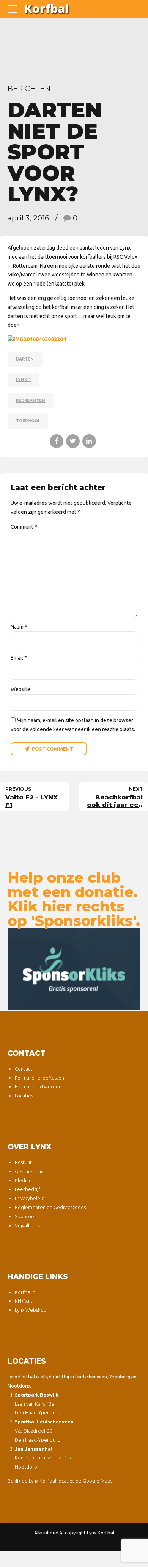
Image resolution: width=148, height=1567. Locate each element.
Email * (19, 658)
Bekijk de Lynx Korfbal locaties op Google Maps (60, 1480)
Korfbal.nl (25, 1292)
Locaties (24, 1095)
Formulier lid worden (38, 1086)
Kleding (23, 1180)
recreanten (30, 400)
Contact (23, 1068)
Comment (24, 527)
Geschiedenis (29, 1171)
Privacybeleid (29, 1198)
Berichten (29, 88)
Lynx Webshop (31, 1310)
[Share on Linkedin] (89, 441)
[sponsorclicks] (74, 969)
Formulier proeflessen (39, 1077)
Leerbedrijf (27, 1189)
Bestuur (23, 1162)
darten (25, 359)
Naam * (19, 627)
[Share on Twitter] (73, 441)
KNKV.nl (23, 1300)
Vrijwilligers (27, 1225)
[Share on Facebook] (56, 441)
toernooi (27, 420)
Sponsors (25, 1216)
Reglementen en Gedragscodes (50, 1207)
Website (20, 689)
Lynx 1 (23, 379)
